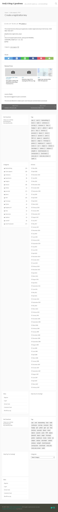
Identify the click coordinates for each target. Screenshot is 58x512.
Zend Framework (43, 151)
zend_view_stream (45, 156)
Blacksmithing (16, 168)
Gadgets (16, 181)
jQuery (41, 133)
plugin (40, 140)
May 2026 (35, 168)
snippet (44, 146)
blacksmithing (46, 120)
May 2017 (35, 224)
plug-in (33, 140)
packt (47, 135)
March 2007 (35, 384)
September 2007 (36, 371)
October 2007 (36, 367)
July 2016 (35, 233)
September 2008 (36, 341)
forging (34, 128)
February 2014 (36, 266)
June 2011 (35, 289)
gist (39, 128)
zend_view (34, 156)
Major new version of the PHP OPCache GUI (44, 80)
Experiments (16, 178)
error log (34, 125)
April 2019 (35, 201)
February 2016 (36, 240)
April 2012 (35, 282)
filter (48, 125)
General (16, 184)
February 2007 (36, 387)
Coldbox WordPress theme (9, 508)
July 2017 (35, 220)
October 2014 (36, 260)
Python (16, 204)
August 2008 (36, 345)
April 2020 (35, 197)
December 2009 (36, 318)
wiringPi (34, 151)
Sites (16, 210)
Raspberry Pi (16, 207)
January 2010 (36, 315)
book (33, 123)
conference (45, 123)
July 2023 (35, 178)
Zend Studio (44, 153)
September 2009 (36, 322)
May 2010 (35, 305)
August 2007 (36, 374)
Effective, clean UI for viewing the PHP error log (28, 80)
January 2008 (36, 361)
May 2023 (35, 181)
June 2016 (35, 237)
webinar (42, 148)
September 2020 (36, 191)
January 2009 (36, 331)
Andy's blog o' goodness (16, 507)
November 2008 (36, 338)
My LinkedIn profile (7, 123)
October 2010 (36, 299)
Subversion (16, 214)
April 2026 (35, 171)
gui (33, 130)
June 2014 (35, 263)
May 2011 (35, 292)
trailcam (51, 146)
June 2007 (35, 377)
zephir (33, 158)
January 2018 (36, 210)
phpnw (39, 138)
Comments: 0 (23, 23)
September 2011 (36, 286)
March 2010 (35, 309)
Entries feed (7, 404)
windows (50, 148)
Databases (16, 175)
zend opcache (35, 153)
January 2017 (36, 227)
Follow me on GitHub (8, 120)
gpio (50, 128)
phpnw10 (46, 138)
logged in (13, 96)
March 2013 (35, 276)
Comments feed (8, 407)
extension (41, 125)
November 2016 (36, 230)
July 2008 (35, 348)
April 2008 (35, 354)
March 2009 (35, 325)
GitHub (16, 188)
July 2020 (35, 194)
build (39, 123)
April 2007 (35, 381)
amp (33, 120)
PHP (19, 12)
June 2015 (35, 250)
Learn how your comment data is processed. (36, 100)
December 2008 (36, 335)
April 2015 (35, 253)
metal (47, 133)
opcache (41, 135)
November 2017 (36, 214)
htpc (38, 130)
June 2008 (35, 351)
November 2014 (36, 256)
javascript (34, 133)
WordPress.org (7, 410)
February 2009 (36, 328)
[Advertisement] (43, 405)
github (45, 128)
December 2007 (36, 364)
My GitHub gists (7, 121)
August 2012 (36, 279)
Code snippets (13, 12)
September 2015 (36, 243)
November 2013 (36, 269)
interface (44, 130)
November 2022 (36, 184)
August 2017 (36, 217)
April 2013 (35, 273)
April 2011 (35, 296)
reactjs (48, 143)
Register (6, 397)
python (33, 143)
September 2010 (36, 302)
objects (34, 135)
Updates (16, 217)
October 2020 (36, 188)
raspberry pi (41, 143)
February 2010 (36, 312)
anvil (38, 120)
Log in (5, 400)
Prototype (47, 140)
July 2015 (35, 246)
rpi (39, 146)
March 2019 (35, 204)
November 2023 (36, 175)
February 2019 (36, 207)
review (33, 146)
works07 (16, 220)
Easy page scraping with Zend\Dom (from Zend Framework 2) (12, 82)
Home (6, 12)
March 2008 (35, 358)
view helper (35, 148)
